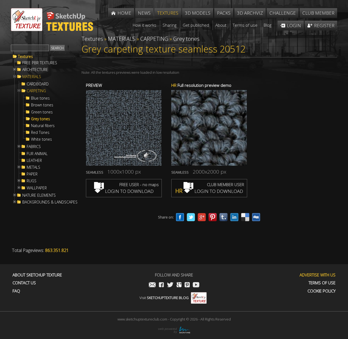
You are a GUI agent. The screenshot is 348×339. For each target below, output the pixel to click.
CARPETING (36, 90)
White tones (41, 139)
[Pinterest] (213, 217)
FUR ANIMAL (37, 153)
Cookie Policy (321, 291)
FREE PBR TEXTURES (39, 62)
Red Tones (40, 132)
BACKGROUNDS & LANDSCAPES (49, 202)
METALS (33, 167)
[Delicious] (245, 217)
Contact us (24, 282)
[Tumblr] (223, 217)
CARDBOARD (38, 84)
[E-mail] (152, 285)
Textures (25, 56)
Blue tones (40, 98)
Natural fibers (43, 125)
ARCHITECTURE (35, 69)
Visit (164, 297)
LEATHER (34, 160)
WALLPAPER (37, 188)
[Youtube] (196, 285)
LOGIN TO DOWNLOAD (129, 191)
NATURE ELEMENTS (39, 195)
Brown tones (42, 105)
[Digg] (256, 217)
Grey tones (40, 118)
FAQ (16, 291)
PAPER (32, 174)
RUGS (31, 180)
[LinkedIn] (234, 217)
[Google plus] (202, 217)
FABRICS (34, 146)
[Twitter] (191, 217)
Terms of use (322, 282)
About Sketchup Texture (37, 275)
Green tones (42, 112)
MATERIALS (31, 76)
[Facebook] (180, 217)
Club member (318, 13)
